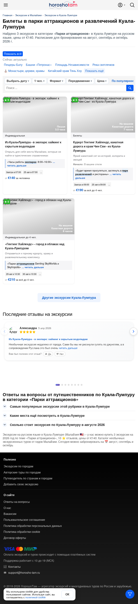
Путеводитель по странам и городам (28, 478)
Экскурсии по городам (18, 466)
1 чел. (38, 81)
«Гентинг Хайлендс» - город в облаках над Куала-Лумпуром (34, 246)
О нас (7, 507)
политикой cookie (35, 597)
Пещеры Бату (13, 65)
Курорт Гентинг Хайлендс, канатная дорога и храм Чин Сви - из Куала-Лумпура (98, 146)
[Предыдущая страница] (4, 331)
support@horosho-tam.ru (24, 572)
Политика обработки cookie (22, 531)
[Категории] (129, 594)
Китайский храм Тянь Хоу (65, 71)
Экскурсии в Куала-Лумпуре (60, 15)
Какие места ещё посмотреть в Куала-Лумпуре (47, 415)
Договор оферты (15, 537)
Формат (55, 81)
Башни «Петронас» (39, 65)
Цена (100, 81)
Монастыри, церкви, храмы (26, 71)
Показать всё (13, 54)
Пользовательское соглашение (24, 519)
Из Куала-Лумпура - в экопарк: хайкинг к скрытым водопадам (33, 144)
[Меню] (6, 5)
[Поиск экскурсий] (130, 88)
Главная (7, 15)
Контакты (14, 566)
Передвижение (79, 81)
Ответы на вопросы (17, 501)
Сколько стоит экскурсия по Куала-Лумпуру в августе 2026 (57, 424)
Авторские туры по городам (22, 472)
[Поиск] (132, 5)
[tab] (56, 385)
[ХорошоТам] (63, 5)
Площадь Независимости (72, 65)
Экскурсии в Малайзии (28, 15)
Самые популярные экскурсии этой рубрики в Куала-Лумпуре (60, 406)
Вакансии (10, 513)
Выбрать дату (17, 81)
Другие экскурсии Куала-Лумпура (69, 297)
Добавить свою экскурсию (21, 484)
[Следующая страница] (133, 331)
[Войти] (121, 5)
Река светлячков (103, 65)
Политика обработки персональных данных (33, 525)
